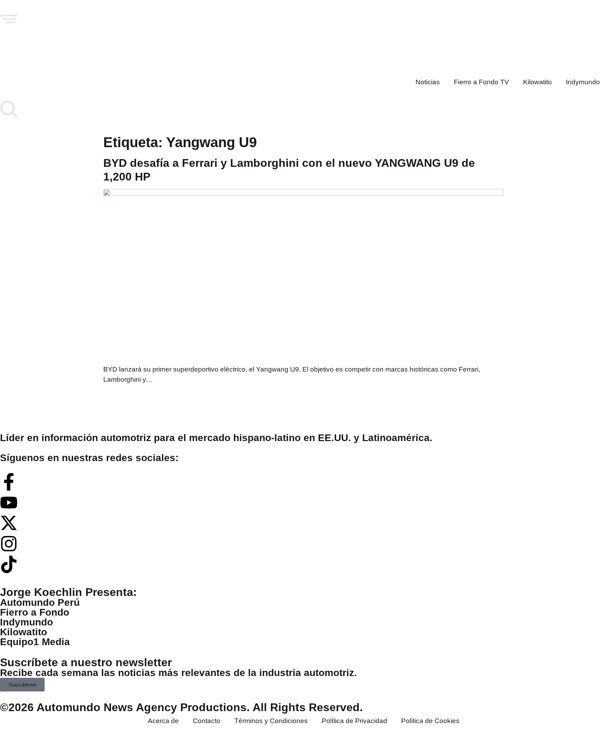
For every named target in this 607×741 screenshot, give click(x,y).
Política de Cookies (430, 720)
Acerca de (163, 720)
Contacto (206, 720)
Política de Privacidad (354, 720)
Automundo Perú (40, 602)
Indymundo (583, 82)
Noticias (428, 82)
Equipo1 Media (35, 641)
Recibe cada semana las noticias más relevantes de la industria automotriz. (178, 672)
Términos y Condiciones (271, 720)
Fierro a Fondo (34, 612)
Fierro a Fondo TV (481, 82)
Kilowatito (537, 82)
